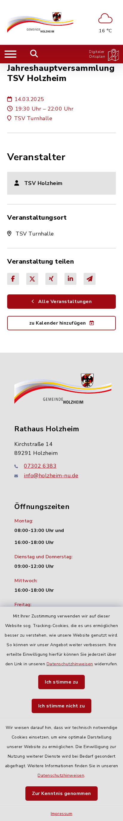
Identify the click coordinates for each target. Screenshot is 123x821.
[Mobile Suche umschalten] (34, 54)
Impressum (62, 814)
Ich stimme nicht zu (61, 706)
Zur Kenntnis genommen (61, 793)
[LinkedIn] (70, 279)
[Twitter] (32, 279)
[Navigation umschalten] (10, 54)
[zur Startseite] (40, 22)
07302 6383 (40, 466)
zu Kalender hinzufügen (58, 323)
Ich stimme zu (61, 682)
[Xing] (51, 279)
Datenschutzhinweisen (70, 664)
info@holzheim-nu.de (51, 475)
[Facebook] (13, 279)
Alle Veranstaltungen (64, 301)
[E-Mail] (90, 279)
